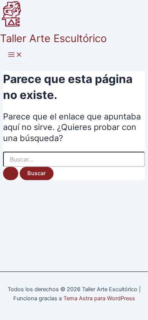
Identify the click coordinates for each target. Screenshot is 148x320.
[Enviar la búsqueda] (10, 173)
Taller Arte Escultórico (53, 38)
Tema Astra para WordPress (99, 298)
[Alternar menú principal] (15, 55)
